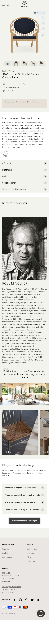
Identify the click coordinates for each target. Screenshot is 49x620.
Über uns (30, 553)
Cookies (5, 553)
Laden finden (32, 549)
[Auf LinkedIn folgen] (37, 599)
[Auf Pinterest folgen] (26, 599)
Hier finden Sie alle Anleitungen (24, 521)
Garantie (5, 549)
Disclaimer (31, 561)
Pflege (29, 557)
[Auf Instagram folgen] (20, 599)
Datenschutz (7, 557)
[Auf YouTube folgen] (32, 599)
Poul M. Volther (8, 71)
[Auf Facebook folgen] (14, 599)
